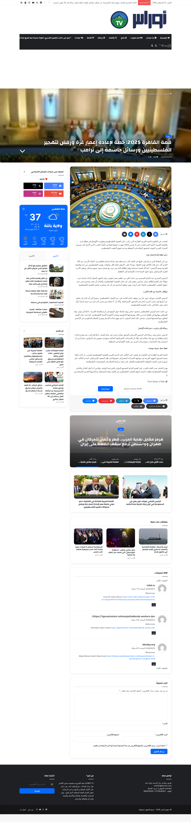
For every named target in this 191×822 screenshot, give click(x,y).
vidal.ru (151, 585)
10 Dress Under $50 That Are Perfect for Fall (36, 292)
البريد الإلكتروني (161, 734)
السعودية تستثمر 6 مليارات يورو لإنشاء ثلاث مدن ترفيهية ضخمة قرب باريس (89, 549)
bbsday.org (149, 644)
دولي (160, 94)
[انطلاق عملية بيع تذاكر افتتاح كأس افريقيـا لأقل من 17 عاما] (56, 268)
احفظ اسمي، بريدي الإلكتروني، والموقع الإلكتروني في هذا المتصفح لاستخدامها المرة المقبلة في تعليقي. (129, 746)
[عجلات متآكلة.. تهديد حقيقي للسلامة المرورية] (56, 313)
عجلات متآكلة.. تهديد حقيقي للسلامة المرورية (36, 311)
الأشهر (55, 256)
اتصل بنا (23, 810)
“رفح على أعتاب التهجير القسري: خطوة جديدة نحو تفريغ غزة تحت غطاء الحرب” (38, 38)
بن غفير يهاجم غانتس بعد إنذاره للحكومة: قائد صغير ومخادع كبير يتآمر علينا (36, 281)
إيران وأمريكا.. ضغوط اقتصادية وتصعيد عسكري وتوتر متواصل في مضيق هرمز (154, 549)
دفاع (123, 38)
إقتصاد (112, 38)
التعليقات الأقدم (161, 581)
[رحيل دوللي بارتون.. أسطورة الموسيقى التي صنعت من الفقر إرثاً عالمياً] (120, 537)
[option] (121, 441)
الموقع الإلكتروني (113, 734)
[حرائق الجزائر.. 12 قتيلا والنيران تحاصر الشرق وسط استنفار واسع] (33, 377)
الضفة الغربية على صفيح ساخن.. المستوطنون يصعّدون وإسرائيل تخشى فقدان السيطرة (33, 356)
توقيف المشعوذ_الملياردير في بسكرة (47, 302)
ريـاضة (100, 38)
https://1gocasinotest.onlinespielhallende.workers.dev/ (123, 616)
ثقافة (89, 38)
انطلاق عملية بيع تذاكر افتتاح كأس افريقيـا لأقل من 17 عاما (35, 268)
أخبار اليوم (136, 38)
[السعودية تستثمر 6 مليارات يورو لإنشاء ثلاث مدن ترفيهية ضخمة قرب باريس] (88, 536)
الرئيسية (164, 38)
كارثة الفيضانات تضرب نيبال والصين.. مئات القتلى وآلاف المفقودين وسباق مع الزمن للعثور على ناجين (55, 357)
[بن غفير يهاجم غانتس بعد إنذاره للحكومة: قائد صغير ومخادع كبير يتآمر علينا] (56, 282)
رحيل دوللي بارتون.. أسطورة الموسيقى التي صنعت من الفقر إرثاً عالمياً (121, 552)
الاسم (164, 723)
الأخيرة (31, 256)
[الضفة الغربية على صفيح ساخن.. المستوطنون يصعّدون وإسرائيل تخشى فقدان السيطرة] (33, 342)
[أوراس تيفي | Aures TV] (138, 20)
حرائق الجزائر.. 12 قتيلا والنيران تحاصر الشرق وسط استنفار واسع (113, 3)
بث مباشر (150, 38)
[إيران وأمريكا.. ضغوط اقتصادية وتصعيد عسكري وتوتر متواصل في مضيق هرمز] (153, 536)
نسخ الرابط (105, 389)
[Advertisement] (95, 69)
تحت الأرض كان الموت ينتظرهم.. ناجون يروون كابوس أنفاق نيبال (121, 442)
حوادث (78, 38)
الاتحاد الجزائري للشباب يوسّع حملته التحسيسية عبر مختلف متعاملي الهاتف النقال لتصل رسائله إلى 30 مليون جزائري (54, 392)
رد (153, 605)
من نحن (30, 810)
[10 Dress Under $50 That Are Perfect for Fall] (56, 294)
